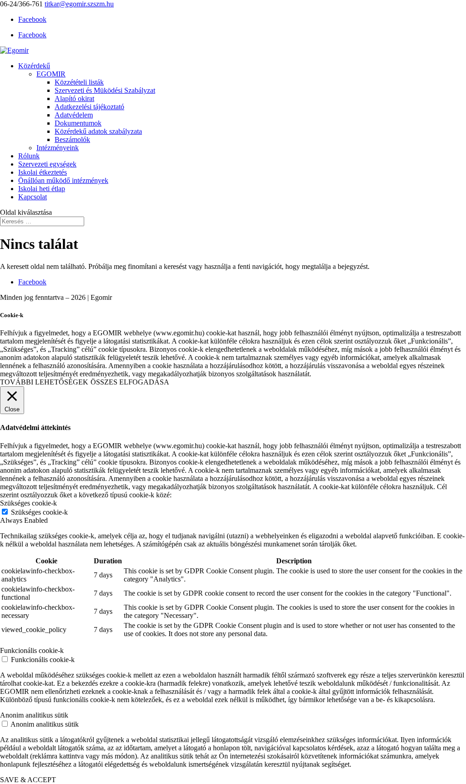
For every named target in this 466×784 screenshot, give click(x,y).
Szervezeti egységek (47, 164)
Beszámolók (72, 139)
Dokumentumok (78, 123)
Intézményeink (57, 148)
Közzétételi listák (79, 82)
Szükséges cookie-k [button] (28, 503)
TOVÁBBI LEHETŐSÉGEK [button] (44, 382)
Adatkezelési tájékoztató (89, 107)
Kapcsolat (32, 197)
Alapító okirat (74, 98)
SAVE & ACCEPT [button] (28, 780)
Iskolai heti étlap (41, 188)
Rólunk (29, 156)
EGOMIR (51, 74)
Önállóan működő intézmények (63, 180)
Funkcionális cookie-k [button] (32, 650)
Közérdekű (34, 66)
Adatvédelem (74, 115)
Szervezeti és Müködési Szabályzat (105, 90)
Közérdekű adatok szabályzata (98, 131)
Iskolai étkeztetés (42, 172)
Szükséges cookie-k (39, 512)
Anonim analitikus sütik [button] (34, 715)
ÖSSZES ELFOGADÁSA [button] (130, 382)
